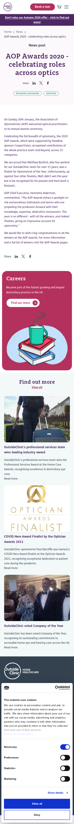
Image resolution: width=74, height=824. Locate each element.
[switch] (65, 757)
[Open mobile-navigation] (66, 7)
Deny (37, 814)
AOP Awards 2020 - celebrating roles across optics (35, 37)
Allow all (37, 803)
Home (8, 32)
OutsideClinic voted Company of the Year (33, 626)
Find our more (20, 303)
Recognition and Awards (27, 93)
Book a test (42, 6)
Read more (11, 479)
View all (37, 387)
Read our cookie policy (18, 734)
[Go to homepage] (7, 7)
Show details (55, 792)
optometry (51, 93)
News (19, 32)
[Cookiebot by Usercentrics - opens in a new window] (55, 688)
